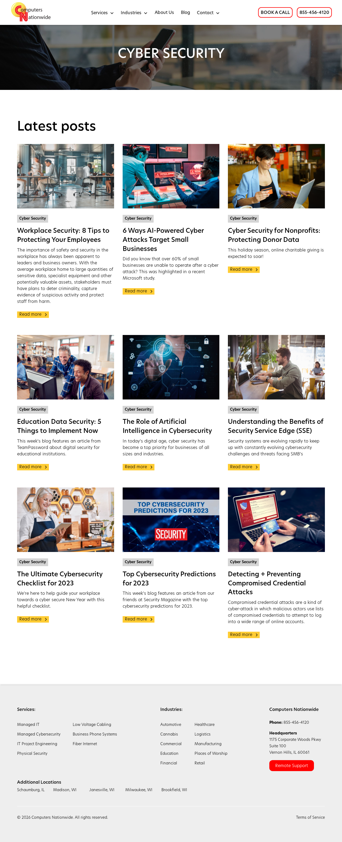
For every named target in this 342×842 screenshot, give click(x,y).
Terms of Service (310, 818)
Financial (168, 763)
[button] (103, 12)
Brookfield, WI (174, 790)
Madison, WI (64, 790)
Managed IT (28, 725)
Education (169, 754)
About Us (164, 13)
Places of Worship (211, 754)
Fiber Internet (85, 744)
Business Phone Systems (95, 735)
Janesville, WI (101, 790)
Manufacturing (208, 744)
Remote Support (291, 766)
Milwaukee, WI (138, 790)
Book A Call (275, 13)
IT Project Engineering (37, 744)
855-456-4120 (314, 13)
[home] (31, 13)
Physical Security (32, 754)
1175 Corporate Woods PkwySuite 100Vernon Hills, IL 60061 (295, 743)
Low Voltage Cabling (92, 725)
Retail (200, 763)
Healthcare (205, 725)
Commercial (171, 744)
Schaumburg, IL (31, 790)
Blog (185, 13)
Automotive (170, 725)
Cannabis (169, 735)
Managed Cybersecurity (39, 735)
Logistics (203, 735)
